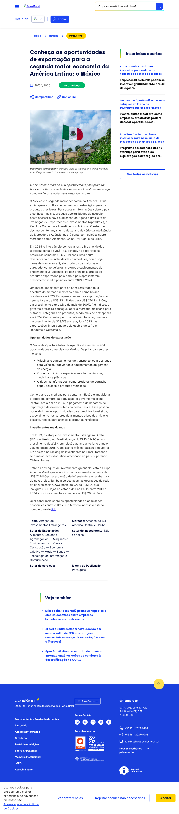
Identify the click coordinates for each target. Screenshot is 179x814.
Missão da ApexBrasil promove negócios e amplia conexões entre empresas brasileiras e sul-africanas (75, 615)
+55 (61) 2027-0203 (136, 734)
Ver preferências (70, 798)
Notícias (21, 19)
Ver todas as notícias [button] (142, 174)
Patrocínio (21, 725)
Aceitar (165, 798)
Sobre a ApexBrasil (26, 750)
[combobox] (129, 6)
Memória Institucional (28, 756)
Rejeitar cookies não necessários (120, 798)
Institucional (76, 35)
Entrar (62, 19)
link (53, 509)
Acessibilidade (24, 769)
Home (37, 35)
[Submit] (159, 6)
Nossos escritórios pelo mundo (130, 750)
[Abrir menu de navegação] (17, 6)
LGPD (18, 763)
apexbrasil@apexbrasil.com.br (136, 741)
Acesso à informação (27, 731)
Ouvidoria (21, 738)
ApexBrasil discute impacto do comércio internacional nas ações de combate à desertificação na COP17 (74, 655)
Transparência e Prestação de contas (37, 719)
